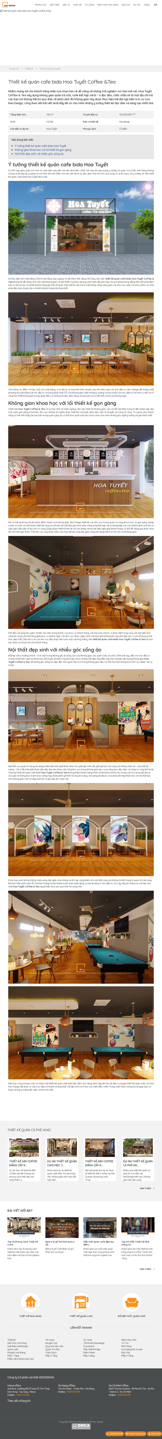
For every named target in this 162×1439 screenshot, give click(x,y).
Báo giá (126, 4)
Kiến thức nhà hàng (107, 4)
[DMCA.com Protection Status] (81, 1426)
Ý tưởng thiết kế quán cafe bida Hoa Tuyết (40, 146)
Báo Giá (125, 1352)
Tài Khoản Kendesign (94, 1343)
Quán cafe (12, 1349)
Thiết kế (77, 4)
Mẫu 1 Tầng (13, 1355)
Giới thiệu (55, 4)
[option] (81, 37)
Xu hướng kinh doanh (132, 1349)
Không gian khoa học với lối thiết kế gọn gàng (43, 150)
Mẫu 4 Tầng (127, 1355)
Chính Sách (50, 1352)
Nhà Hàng (126, 1346)
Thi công (89, 4)
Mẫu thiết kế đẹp (91, 1349)
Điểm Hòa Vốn (128, 1339)
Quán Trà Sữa (52, 1349)
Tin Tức (125, 1343)
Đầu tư (66, 4)
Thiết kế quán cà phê (50, 68)
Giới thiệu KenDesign (17, 1346)
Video (147, 4)
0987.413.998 (22, 1394)
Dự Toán (87, 1339)
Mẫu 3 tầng (89, 1355)
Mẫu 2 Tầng (51, 1355)
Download (88, 1346)
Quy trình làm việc (54, 1346)
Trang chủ (40, 4)
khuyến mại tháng (16, 1352)
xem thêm (145, 1188)
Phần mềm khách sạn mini (20, 1358)
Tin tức (137, 4)
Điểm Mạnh (89, 1352)
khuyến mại (51, 1343)
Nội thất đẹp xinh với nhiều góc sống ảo (39, 154)
